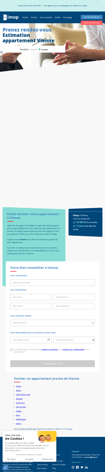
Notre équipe (42, 468)
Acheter (34, 17)
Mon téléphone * (63, 306)
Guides (57, 17)
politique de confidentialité (73, 349)
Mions (18, 390)
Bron (18, 415)
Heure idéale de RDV (64, 340)
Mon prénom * (62, 297)
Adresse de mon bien (21, 282)
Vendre (25, 17)
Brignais (19, 399)
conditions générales (49, 349)
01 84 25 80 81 (91, 17)
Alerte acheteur (42, 465)
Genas (18, 423)
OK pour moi (47, 459)
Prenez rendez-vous (91, 22)
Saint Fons (20, 403)
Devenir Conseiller (59, 465)
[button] (5, 468)
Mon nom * (18, 297)
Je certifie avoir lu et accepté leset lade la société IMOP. (51, 350)
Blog (54, 468)
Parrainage (67, 17)
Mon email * (18, 306)
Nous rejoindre (46, 17)
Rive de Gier (21, 407)
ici (71, 429)
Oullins (19, 411)
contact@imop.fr (91, 457)
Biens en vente (57, 461)
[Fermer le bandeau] (103, 1)
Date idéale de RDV (21, 340)
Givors (18, 386)
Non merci (11, 459)
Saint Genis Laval (23, 394)
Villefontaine (21, 419)
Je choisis (29, 459)
